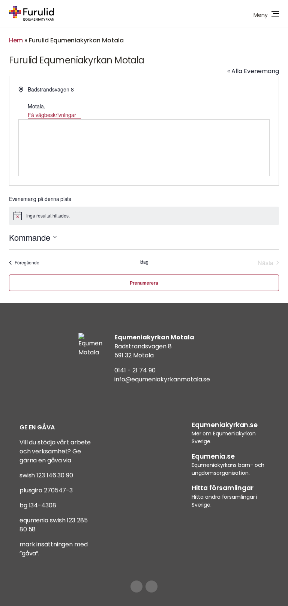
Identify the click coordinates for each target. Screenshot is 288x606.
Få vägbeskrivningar (52, 114)
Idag (144, 262)
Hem (16, 40)
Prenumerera (144, 282)
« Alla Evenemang (253, 71)
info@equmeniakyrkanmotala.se (162, 379)
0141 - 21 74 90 (135, 370)
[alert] (144, 216)
